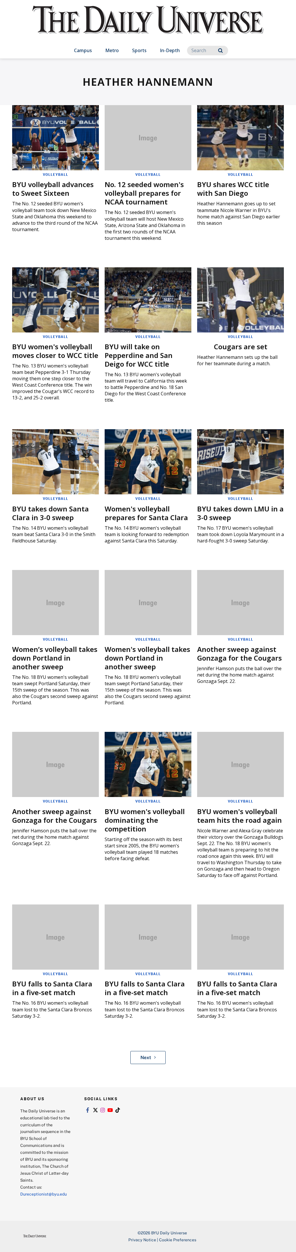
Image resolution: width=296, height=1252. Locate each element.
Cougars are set (240, 346)
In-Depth (170, 50)
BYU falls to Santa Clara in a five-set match (52, 988)
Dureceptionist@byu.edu (43, 1193)
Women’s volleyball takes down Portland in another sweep (54, 657)
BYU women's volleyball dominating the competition (145, 820)
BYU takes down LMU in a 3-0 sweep (240, 513)
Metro (112, 50)
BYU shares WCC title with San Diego (233, 189)
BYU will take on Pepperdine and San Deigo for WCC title (139, 355)
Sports (139, 50)
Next (145, 1057)
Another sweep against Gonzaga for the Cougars (239, 653)
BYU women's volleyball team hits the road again (239, 816)
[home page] (148, 26)
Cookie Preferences (177, 1239)
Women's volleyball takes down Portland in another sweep (147, 657)
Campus (83, 50)
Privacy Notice (142, 1239)
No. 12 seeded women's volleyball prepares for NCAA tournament (144, 193)
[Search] (220, 50)
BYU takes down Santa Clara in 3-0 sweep (50, 513)
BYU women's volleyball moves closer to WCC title (55, 351)
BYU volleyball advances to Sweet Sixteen (53, 189)
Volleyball (55, 174)
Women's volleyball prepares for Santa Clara (146, 513)
